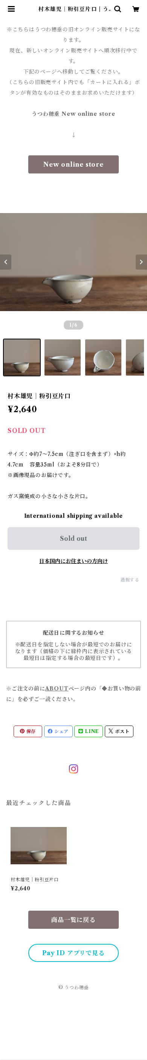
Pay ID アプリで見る (73, 953)
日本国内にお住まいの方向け (73, 561)
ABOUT (57, 688)
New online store (73, 164)
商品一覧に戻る (73, 919)
